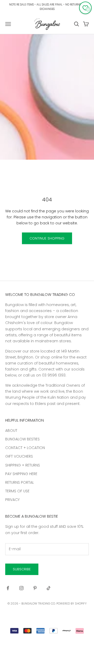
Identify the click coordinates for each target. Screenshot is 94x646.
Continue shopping (47, 238)
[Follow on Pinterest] (35, 588)
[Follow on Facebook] (7, 588)
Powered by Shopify (71, 603)
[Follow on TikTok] (48, 588)
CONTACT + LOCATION (25, 447)
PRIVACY (12, 499)
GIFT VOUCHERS (19, 456)
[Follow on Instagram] (21, 588)
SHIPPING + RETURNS (22, 465)
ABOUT (11, 430)
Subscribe (22, 569)
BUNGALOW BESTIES (22, 439)
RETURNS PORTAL (19, 482)
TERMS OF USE (17, 491)
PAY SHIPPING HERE (21, 473)
